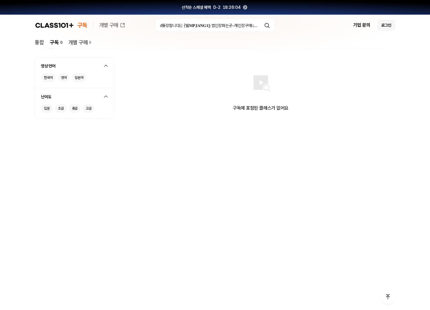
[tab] (39, 42)
